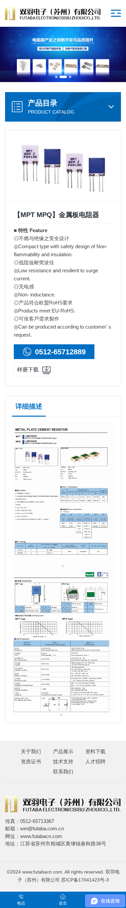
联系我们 (63, 771)
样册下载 (28, 369)
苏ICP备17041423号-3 (85, 880)
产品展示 (63, 751)
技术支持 (63, 761)
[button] (56, 77)
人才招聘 (95, 761)
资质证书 (31, 761)
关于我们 (31, 751)
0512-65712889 (60, 352)
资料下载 (95, 751)
